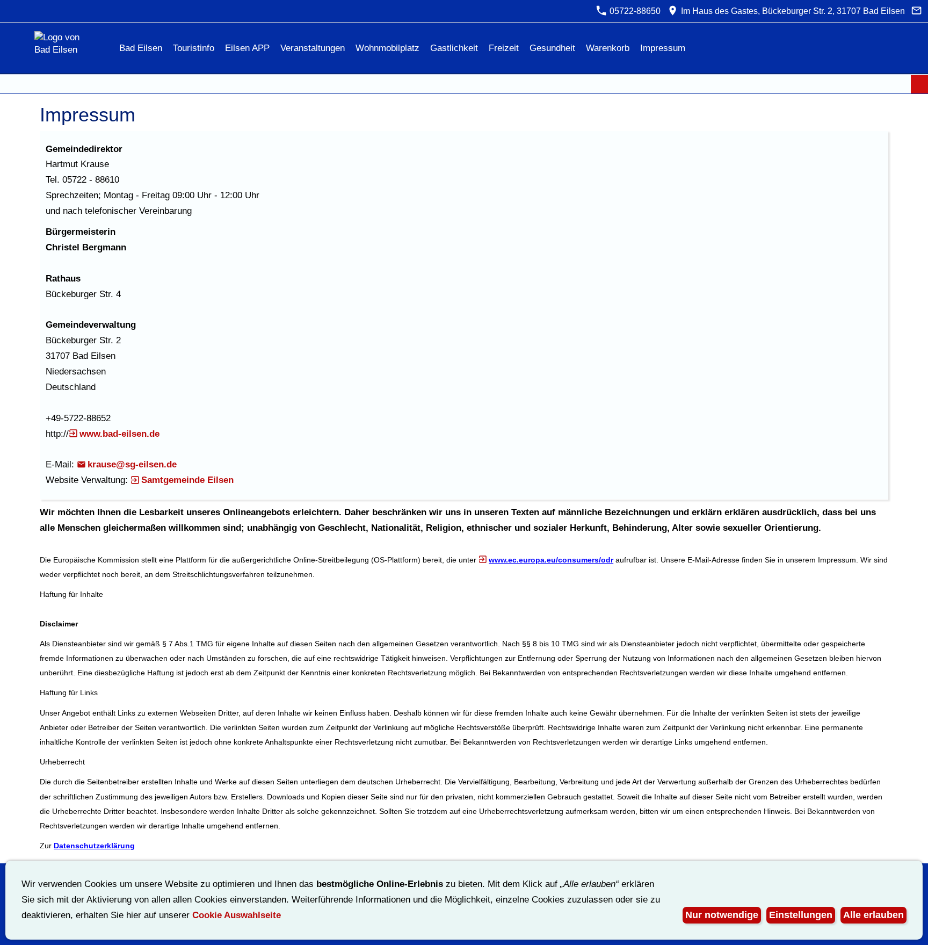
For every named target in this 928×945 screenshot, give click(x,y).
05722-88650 (634, 11)
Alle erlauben (873, 915)
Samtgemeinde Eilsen (187, 480)
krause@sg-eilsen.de (132, 464)
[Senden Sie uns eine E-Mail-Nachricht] (917, 11)
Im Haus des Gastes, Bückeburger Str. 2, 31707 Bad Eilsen (791, 11)
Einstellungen (800, 915)
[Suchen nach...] (919, 84)
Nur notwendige (721, 915)
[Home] (104, 48)
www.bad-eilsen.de (119, 434)
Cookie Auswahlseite (236, 915)
